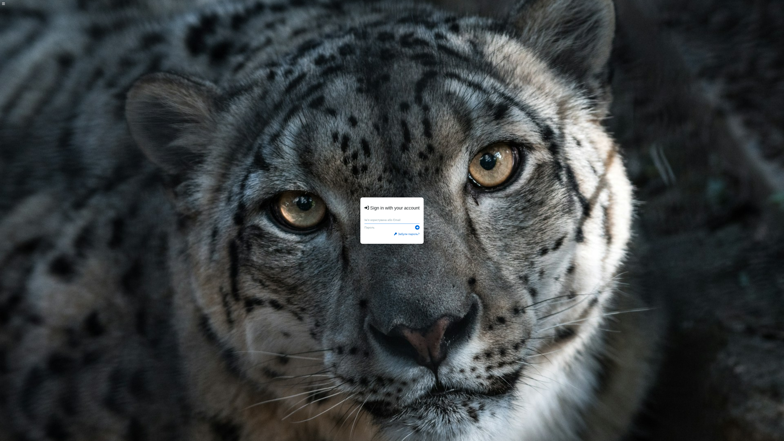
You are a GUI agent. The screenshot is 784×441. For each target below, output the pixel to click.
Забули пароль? (409, 234)
